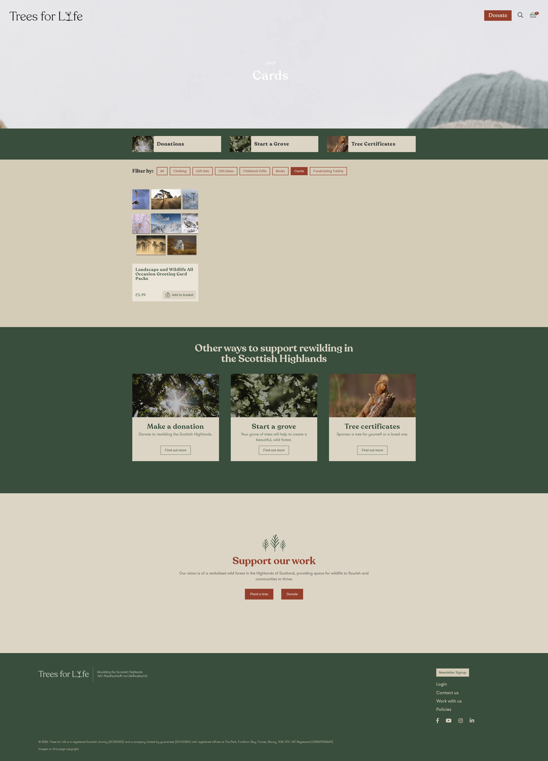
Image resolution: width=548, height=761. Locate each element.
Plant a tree (259, 594)
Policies (443, 709)
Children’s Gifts (256, 171)
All (162, 171)
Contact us (447, 693)
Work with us (449, 701)
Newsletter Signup (452, 672)
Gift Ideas (228, 171)
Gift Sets (204, 171)
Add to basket (182, 295)
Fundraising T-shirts (330, 171)
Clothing (181, 171)
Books (282, 171)
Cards (301, 171)
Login (441, 684)
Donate (497, 15)
